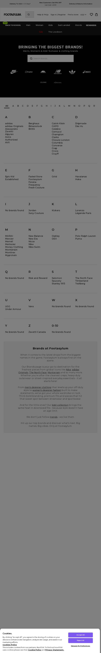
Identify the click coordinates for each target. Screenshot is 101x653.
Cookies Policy (10, 645)
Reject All (80, 640)
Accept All (81, 635)
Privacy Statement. (54, 650)
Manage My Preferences (80, 646)
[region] (50, 640)
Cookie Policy (34, 650)
